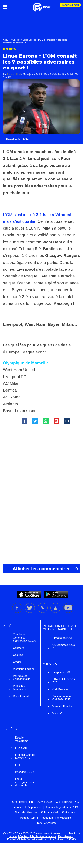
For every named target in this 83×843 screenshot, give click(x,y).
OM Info (16, 40)
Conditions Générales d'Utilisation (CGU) (24, 637)
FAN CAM (21, 747)
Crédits (17, 661)
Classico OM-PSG (67, 801)
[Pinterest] (43, 611)
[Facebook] (17, 611)
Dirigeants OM (61, 672)
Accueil (6, 40)
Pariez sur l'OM (70, 5)
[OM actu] (41, 5)
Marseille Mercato (26, 812)
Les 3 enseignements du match (24, 782)
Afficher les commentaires (45, 568)
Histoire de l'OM (62, 638)
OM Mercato (60, 689)
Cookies (18, 654)
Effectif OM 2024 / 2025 (63, 681)
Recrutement (21, 696)
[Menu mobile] (6, 7)
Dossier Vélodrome (21, 739)
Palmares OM (49, 812)
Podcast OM (28, 817)
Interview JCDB (24, 772)
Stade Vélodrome (46, 823)
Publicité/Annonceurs (43, 836)
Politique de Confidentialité (21, 677)
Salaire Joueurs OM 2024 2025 (62, 698)
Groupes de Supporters (27, 807)
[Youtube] (68, 611)
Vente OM (58, 713)
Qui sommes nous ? (63, 646)
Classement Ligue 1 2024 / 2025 (32, 801)
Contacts (18, 647)
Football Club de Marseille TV (25, 756)
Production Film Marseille (55, 817)
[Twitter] (30, 611)
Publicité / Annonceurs (20, 687)
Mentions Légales (24, 668)
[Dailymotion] (55, 611)
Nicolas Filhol (14, 74)
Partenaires (69, 812)
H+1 (17, 765)
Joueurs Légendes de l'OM (61, 807)
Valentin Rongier (62, 706)
